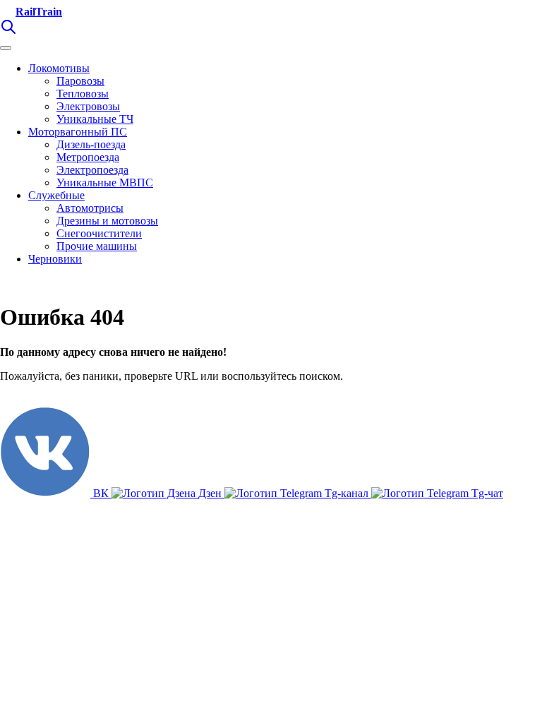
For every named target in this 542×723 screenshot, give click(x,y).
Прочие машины (96, 246)
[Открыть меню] (5, 48)
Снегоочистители (99, 233)
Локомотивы (59, 68)
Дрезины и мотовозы (107, 221)
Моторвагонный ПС (77, 132)
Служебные (56, 195)
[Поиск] (8, 31)
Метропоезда (87, 157)
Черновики (55, 259)
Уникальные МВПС (104, 183)
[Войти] (28, 31)
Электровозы (88, 106)
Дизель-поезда (91, 144)
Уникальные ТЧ (94, 119)
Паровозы (80, 81)
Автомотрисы (90, 208)
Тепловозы (82, 94)
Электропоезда (92, 170)
